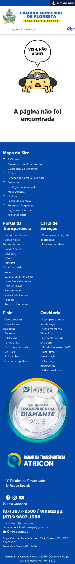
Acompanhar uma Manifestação (52, 322)
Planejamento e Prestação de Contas (15, 293)
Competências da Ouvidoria (51, 340)
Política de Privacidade (27, 481)
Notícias (12, 196)
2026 (43, 556)
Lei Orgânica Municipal (21, 187)
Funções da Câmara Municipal (26, 177)
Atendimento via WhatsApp (51, 331)
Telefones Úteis (17, 214)
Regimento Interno (19, 210)
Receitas (9, 299)
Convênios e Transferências (11, 242)
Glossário (13, 182)
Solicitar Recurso (14, 356)
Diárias (8, 258)
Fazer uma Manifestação (48, 354)
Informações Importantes (48, 363)
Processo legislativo (54, 244)
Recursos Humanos (16, 304)
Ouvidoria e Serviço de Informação (54, 237)
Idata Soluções (29, 560)
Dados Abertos (13, 249)
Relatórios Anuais (52, 370)
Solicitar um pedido (16, 361)
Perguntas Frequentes (21, 205)
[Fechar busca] (69, 29)
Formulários (11, 342)
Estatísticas (10, 338)
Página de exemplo (19, 201)
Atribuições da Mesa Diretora (25, 164)
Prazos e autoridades (17, 347)
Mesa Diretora (16, 191)
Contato (13, 173)
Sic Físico (9, 351)
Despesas (10, 253)
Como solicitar (13, 319)
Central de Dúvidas (15, 235)
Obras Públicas (13, 285)
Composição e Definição (23, 168)
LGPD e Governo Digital (18, 276)
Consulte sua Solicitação (11, 326)
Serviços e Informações (22, 29)
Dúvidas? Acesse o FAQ (56, 347)
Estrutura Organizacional (12, 265)
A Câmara (14, 159)
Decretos (9, 333)
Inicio (7, 272)
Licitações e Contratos (17, 281)
